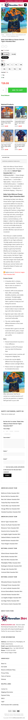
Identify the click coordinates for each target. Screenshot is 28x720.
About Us (3, 663)
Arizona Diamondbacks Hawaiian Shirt (11, 591)
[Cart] (25, 5)
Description (5, 157)
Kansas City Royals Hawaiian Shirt (10, 525)
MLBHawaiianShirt (8, 175)
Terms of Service (6, 676)
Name (5, 451)
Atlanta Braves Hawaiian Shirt (9, 553)
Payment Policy (5, 695)
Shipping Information (7, 692)
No (3, 77)
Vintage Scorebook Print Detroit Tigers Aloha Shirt (7, 123)
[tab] (14, 157)
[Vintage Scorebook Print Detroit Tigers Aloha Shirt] (7, 112)
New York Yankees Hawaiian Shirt (10, 499)
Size (2, 61)
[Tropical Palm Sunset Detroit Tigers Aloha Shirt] (21, 112)
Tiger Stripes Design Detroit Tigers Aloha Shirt (6, 146)
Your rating (6, 428)
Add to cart (17, 90)
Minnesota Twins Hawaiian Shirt (10, 528)
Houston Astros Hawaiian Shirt (9, 531)
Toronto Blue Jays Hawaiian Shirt (10, 506)
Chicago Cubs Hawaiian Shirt (9, 569)
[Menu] (2, 5)
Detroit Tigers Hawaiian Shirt (10, 36)
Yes (3, 75)
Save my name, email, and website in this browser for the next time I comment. (13, 469)
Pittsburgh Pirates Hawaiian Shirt (10, 585)
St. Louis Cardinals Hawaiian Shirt (10, 588)
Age (2, 50)
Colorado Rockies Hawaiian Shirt (10, 594)
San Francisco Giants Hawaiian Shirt (11, 604)
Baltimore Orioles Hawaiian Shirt (10, 493)
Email (5, 459)
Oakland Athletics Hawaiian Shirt (10, 537)
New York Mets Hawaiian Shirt (9, 560)
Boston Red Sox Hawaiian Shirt (9, 496)
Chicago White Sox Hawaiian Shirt (10, 509)
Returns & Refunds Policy (8, 670)
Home (2, 35)
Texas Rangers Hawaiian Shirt (9, 544)
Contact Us (4, 689)
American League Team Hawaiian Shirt (16, 35)
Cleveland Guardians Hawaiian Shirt (11, 512)
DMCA (2, 698)
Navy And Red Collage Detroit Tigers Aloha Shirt (20, 146)
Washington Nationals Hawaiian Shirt (11, 566)
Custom (3, 72)
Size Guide (4, 667)
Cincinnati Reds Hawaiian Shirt (9, 572)
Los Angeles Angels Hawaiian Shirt (10, 534)
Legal (2, 701)
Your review (6, 437)
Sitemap (3, 679)
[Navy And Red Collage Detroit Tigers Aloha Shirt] (21, 136)
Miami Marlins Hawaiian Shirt (9, 556)
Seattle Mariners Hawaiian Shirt (10, 540)
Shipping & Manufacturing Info (11, 161)
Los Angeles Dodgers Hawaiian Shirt (11, 597)
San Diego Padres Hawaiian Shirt (10, 601)
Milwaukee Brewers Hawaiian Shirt (10, 582)
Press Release (5, 95)
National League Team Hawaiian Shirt (14, 715)
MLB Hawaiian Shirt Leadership (9, 704)
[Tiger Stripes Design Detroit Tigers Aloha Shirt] (7, 136)
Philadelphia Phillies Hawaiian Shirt (11, 563)
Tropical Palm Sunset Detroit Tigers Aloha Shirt (20, 123)
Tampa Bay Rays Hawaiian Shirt (10, 502)
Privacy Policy (5, 673)
